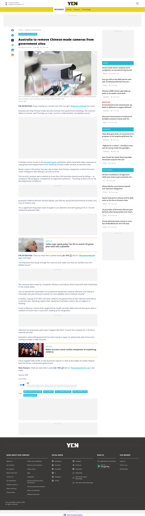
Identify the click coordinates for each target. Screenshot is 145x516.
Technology (86, 9)
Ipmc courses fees (80, 391)
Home (20, 30)
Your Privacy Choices (74, 515)
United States (50, 162)
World (104, 215)
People (105, 85)
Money (68, 9)
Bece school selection (32, 391)
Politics (105, 192)
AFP (38, 47)
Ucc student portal (63, 391)
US (104, 180)
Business (59, 9)
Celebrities (106, 97)
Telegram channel (79, 106)
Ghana (105, 73)
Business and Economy (33, 30)
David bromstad (30, 395)
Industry (77, 9)
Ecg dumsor (48, 391)
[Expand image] (95, 53)
